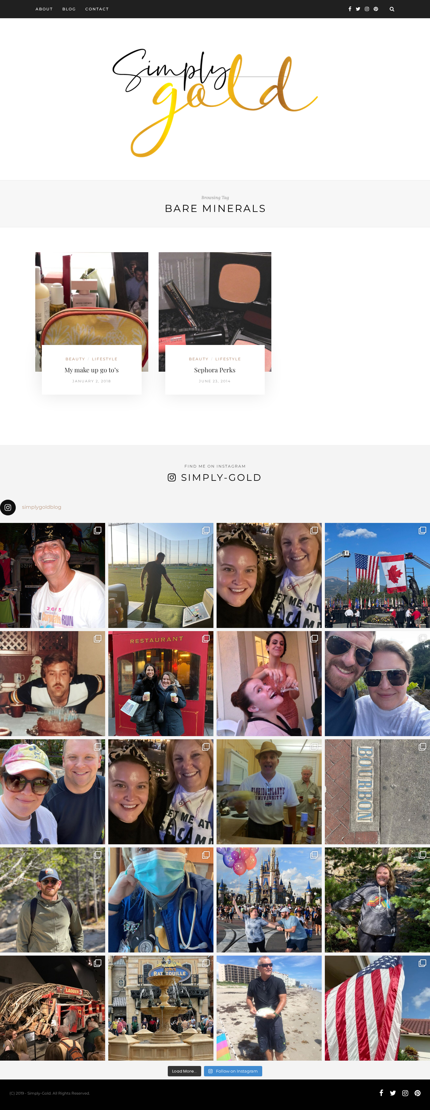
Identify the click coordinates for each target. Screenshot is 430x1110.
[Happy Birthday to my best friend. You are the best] (52, 899)
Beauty (75, 359)
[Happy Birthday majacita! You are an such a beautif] (269, 575)
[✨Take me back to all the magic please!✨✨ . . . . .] (269, 899)
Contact (97, 9)
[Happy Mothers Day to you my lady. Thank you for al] (160, 791)
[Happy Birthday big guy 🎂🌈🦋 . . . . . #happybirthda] (52, 683)
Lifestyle (105, 359)
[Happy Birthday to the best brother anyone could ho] (160, 575)
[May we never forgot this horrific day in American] (52, 1008)
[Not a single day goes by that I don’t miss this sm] (52, 575)
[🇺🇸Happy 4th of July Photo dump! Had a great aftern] (377, 1008)
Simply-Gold (221, 477)
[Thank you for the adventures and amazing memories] (377, 899)
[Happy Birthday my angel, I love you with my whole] (269, 1008)
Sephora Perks (214, 369)
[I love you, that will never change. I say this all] (269, 791)
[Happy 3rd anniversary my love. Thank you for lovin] (377, 683)
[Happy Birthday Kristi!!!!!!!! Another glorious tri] (160, 683)
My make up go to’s (92, 369)
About (44, 9)
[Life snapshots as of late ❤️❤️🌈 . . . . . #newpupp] (160, 899)
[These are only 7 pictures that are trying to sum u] (269, 683)
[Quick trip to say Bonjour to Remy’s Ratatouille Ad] (160, 1008)
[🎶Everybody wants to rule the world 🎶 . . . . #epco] (52, 791)
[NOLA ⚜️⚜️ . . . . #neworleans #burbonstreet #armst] (377, 791)
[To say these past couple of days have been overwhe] (377, 575)
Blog (69, 9)
